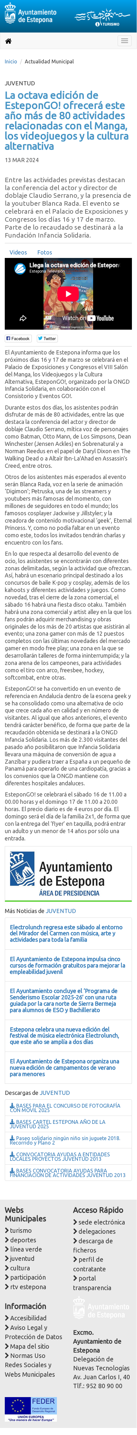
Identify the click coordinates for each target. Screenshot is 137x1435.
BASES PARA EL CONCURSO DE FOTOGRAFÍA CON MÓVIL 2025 (65, 1108)
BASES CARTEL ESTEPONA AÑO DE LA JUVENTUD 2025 (58, 1124)
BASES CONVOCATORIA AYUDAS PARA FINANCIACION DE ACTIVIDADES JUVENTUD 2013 (68, 1173)
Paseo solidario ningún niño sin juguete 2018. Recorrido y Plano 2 (65, 1140)
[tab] (18, 252)
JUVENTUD (61, 911)
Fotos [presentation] (44, 252)
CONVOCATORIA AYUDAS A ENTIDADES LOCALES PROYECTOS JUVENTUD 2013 (60, 1157)
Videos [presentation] (18, 252)
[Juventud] (61, 872)
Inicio (11, 61)
